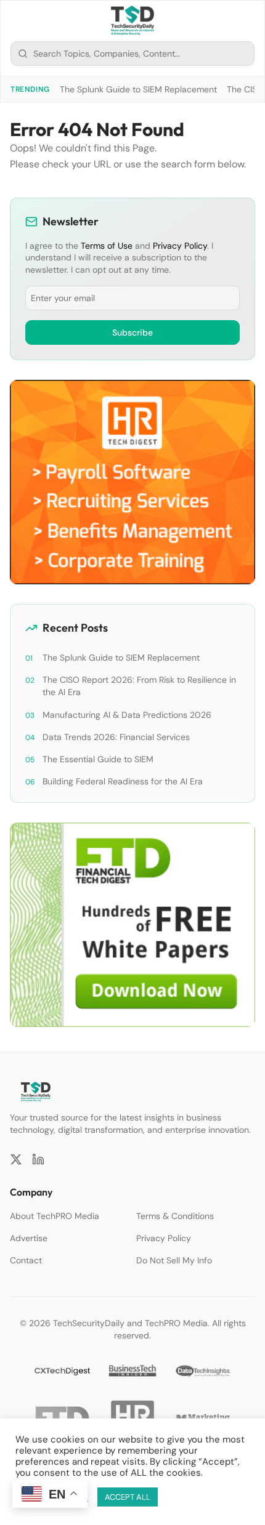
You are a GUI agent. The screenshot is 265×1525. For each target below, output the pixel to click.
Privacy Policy (180, 245)
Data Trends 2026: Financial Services (116, 736)
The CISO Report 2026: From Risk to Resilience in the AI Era (139, 686)
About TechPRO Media (54, 1215)
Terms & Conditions (175, 1215)
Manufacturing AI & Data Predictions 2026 (127, 714)
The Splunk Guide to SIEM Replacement (138, 89)
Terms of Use (106, 245)
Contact (26, 1260)
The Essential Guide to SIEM (98, 759)
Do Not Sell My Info (174, 1260)
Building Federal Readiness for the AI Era (123, 781)
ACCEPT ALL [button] (127, 1497)
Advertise (28, 1238)
